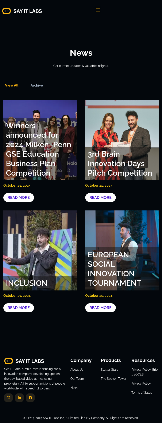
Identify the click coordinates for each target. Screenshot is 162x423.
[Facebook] (30, 397)
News (74, 387)
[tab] (11, 85)
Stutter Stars (109, 369)
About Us (76, 369)
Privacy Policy (141, 383)
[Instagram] (8, 397)
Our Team (77, 378)
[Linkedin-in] (19, 397)
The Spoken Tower (113, 378)
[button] (97, 9)
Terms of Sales (141, 392)
